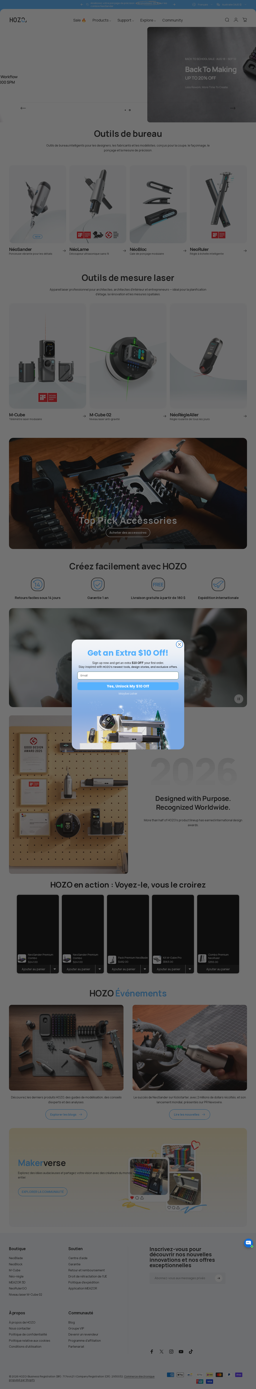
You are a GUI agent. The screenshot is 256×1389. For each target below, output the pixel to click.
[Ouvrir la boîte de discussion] (248, 1243)
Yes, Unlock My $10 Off (128, 686)
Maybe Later (128, 694)
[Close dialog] (179, 644)
